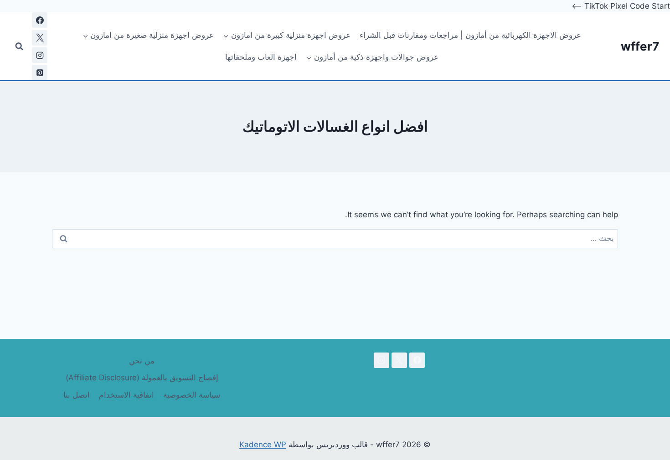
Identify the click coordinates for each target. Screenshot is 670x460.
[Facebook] (39, 20)
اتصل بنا (76, 394)
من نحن (142, 360)
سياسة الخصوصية (191, 394)
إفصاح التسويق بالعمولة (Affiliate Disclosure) (142, 377)
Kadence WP (262, 444)
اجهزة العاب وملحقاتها (261, 56)
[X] (39, 38)
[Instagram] (39, 55)
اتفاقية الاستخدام (126, 394)
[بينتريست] (39, 72)
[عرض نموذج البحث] (19, 46)
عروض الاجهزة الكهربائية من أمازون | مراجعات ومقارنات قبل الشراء (470, 35)
